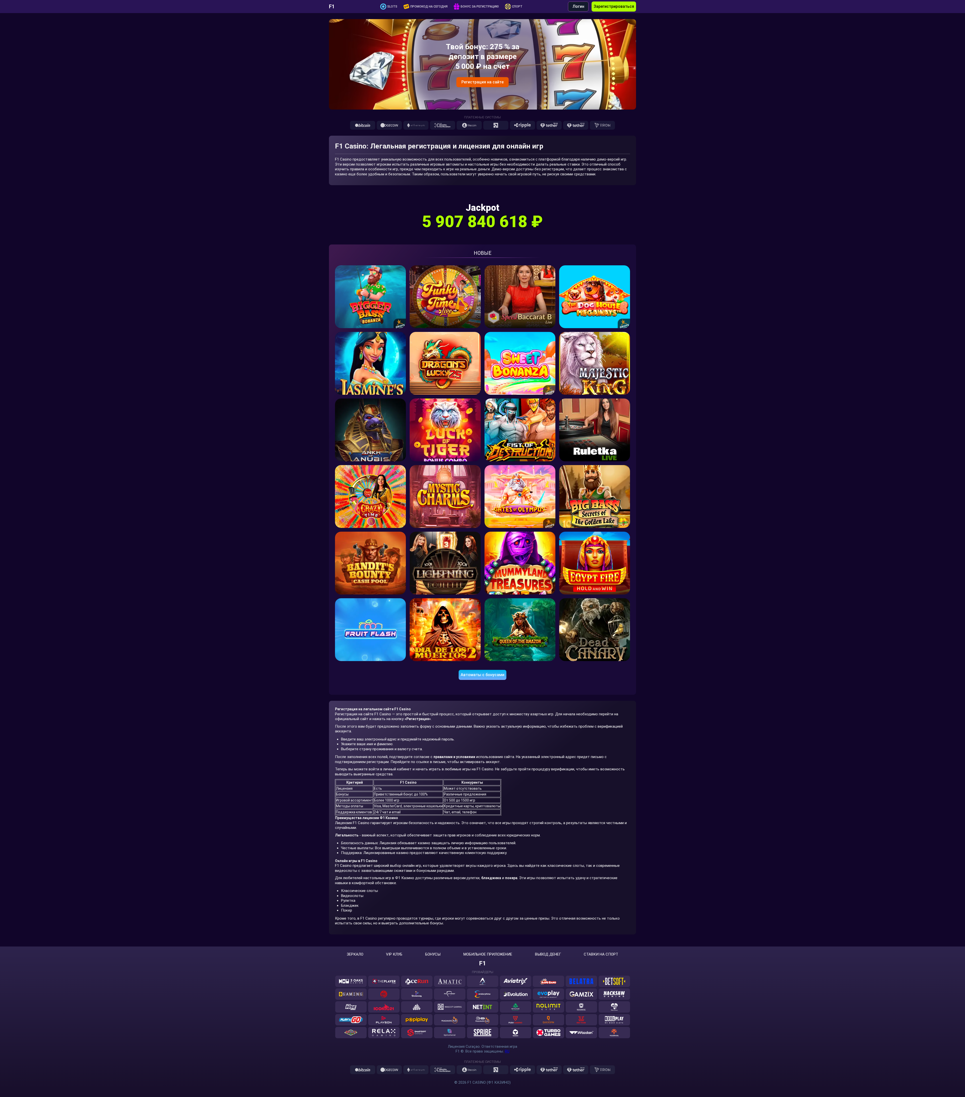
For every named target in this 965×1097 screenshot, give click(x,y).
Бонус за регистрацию (480, 6)
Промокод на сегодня (429, 6)
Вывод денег (548, 954)
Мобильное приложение (487, 954)
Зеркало (355, 954)
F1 (331, 6)
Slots (392, 6)
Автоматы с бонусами (482, 674)
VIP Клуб (394, 954)
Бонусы (433, 954)
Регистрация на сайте (482, 82)
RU (507, 1051)
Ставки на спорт (601, 954)
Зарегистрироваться (614, 6)
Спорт (517, 6)
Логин (578, 6)
